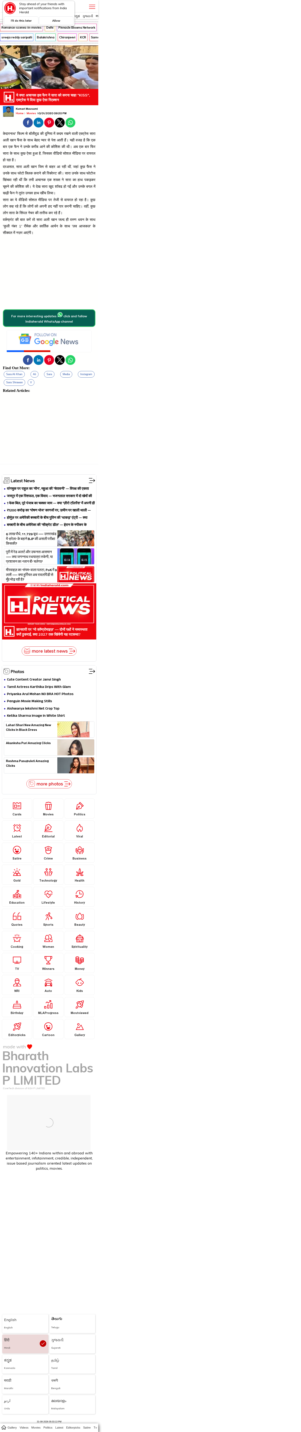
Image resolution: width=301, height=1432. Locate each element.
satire (87, 1427)
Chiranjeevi (67, 37)
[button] (28, 122)
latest (59, 1427)
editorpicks (73, 1427)
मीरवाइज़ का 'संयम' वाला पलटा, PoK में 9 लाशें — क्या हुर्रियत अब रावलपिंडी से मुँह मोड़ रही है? (31, 574)
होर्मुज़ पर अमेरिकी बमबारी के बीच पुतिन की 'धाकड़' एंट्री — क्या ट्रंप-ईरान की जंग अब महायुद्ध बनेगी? (47, 518)
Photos (17, 671)
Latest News (23, 480)
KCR (83, 37)
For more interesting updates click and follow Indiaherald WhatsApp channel (49, 318)
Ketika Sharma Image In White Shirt (36, 716)
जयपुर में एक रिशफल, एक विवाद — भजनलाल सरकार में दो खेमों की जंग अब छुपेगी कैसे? (49, 496)
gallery (12, 1427)
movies (36, 1427)
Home (20, 113)
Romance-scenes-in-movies (21, 27)
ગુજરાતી (88, 16)
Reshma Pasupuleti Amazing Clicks (27, 764)
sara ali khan (14, 374)
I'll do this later (21, 20)
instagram (86, 374)
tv (95, 1427)
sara (49, 374)
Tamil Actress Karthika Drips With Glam (39, 687)
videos (24, 1427)
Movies (32, 113)
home (3, 1427)
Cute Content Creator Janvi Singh (34, 679)
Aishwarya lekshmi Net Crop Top (33, 708)
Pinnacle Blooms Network (76, 27)
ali (34, 374)
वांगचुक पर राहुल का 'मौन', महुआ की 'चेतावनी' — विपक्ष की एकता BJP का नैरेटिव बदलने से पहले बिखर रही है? (48, 489)
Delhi (49, 27)
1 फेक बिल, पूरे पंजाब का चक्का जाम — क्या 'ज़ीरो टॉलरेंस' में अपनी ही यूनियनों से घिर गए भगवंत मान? (51, 503)
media (66, 374)
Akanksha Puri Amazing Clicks (28, 743)
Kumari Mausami (27, 109)
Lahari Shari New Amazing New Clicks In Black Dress (28, 728)
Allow (56, 20)
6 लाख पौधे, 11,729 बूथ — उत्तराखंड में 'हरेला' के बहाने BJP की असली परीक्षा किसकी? (31, 538)
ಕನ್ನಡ (76, 16)
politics (47, 1427)
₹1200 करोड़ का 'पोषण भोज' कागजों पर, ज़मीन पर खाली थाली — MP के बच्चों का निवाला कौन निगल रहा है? (49, 510)
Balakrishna (45, 37)
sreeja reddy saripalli (16, 37)
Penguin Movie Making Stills (29, 701)
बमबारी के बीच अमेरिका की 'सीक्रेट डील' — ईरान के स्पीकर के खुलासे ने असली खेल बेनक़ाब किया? (47, 525)
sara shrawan (14, 382)
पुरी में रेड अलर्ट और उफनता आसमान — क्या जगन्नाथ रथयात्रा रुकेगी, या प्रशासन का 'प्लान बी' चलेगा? (29, 556)
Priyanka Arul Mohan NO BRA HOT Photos (40, 694)
